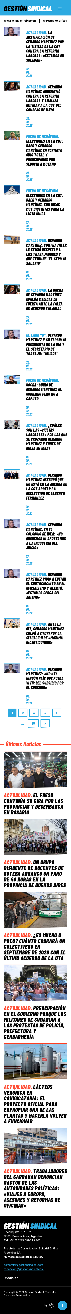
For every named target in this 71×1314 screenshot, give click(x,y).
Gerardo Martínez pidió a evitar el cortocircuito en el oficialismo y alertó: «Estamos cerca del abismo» (46, 586)
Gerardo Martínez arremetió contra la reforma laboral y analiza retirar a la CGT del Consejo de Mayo (44, 98)
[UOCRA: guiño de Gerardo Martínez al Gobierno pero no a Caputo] (12, 379)
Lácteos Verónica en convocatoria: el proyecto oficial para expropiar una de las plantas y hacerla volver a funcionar (35, 1103)
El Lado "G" (36, 335)
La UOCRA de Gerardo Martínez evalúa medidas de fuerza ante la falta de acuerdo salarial (44, 299)
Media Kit (11, 1278)
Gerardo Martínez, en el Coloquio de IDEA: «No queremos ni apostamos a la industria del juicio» (46, 536)
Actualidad (36, 32)
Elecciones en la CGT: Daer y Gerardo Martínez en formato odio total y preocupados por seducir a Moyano (45, 152)
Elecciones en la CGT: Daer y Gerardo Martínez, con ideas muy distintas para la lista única (45, 204)
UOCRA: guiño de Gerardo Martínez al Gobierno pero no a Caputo (44, 391)
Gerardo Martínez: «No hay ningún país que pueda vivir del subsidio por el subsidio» (45, 678)
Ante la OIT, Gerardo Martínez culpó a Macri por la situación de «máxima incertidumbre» (45, 633)
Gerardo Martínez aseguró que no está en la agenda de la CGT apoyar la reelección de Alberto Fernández (46, 486)
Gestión (28, 8)
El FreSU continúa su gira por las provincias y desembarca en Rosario (33, 803)
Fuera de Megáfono (42, 136)
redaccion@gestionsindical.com (24, 1269)
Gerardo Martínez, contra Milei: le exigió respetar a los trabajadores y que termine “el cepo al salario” (46, 252)
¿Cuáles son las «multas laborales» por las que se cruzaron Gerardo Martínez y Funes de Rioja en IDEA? (46, 437)
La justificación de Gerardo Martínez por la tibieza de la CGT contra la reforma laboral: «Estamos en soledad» (45, 46)
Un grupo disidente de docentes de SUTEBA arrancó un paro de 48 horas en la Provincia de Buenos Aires (35, 873)
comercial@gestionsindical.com (23, 1264)
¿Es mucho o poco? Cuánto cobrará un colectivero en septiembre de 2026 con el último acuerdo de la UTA (35, 946)
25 (33, 723)
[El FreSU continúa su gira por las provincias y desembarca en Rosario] (35, 770)
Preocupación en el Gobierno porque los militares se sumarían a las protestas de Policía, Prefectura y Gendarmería (35, 1022)
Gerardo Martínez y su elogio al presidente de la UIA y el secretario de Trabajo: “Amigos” (46, 344)
